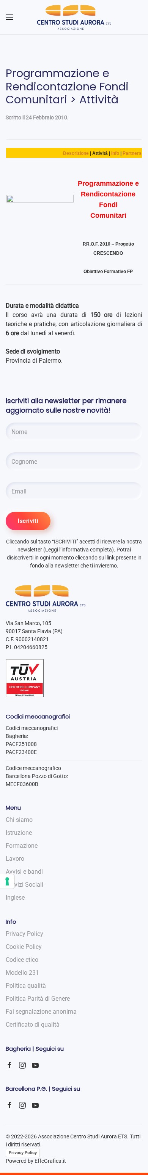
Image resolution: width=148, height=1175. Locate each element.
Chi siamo (19, 819)
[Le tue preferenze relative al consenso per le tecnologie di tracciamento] (7, 881)
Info (115, 153)
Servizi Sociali (24, 884)
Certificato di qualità (33, 1024)
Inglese (15, 897)
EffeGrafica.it (50, 1161)
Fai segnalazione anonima (41, 1011)
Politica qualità (26, 985)
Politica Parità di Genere (38, 998)
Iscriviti (28, 521)
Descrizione (76, 153)
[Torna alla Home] (74, 17)
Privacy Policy (23, 1152)
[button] (9, 17)
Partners (132, 153)
